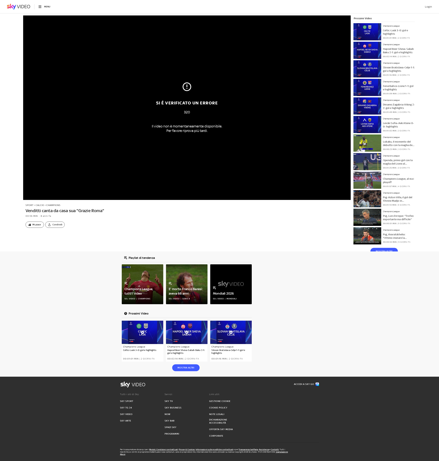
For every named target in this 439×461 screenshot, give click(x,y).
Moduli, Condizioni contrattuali (163, 449)
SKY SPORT (126, 401)
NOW (167, 414)
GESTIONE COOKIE (219, 401)
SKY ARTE (125, 420)
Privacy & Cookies (187, 449)
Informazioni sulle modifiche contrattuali (214, 449)
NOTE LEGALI (216, 414)
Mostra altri (384, 251)
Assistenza (264, 449)
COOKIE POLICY (218, 407)
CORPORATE (216, 436)
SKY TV (169, 401)
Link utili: (214, 394)
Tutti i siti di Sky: (129, 394)
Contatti (275, 449)
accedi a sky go (304, 384)
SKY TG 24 (126, 407)
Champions (53, 205)
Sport (29, 205)
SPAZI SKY (170, 427)
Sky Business (173, 407)
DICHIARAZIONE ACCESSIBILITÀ (218, 421)
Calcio (40, 205)
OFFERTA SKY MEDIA (221, 429)
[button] (35, 225)
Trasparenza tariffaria (248, 449)
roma (35, 236)
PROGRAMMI (172, 433)
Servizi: (169, 394)
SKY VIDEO (126, 414)
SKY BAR (170, 420)
